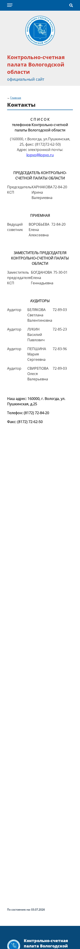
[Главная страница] (40, 30)
